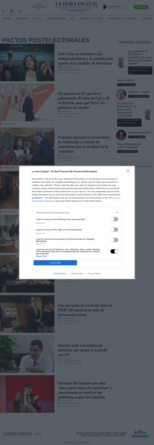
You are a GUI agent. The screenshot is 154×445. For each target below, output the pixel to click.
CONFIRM (55, 263)
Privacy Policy (94, 273)
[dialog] (77, 222)
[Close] (129, 172)
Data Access (77, 273)
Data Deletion (60, 273)
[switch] (114, 219)
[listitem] (77, 212)
